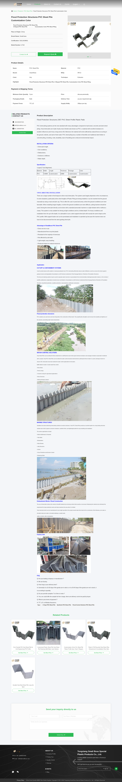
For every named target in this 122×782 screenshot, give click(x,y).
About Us (47, 4)
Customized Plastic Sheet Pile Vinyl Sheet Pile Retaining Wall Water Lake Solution (48, 648)
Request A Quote (49, 54)
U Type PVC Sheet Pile (49, 605)
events (67, 4)
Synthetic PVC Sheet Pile (64, 605)
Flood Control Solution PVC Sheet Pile (83, 605)
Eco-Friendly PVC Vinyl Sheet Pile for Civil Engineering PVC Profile (23, 648)
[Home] (18, 4)
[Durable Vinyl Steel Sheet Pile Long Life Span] (23, 671)
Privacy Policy (20, 780)
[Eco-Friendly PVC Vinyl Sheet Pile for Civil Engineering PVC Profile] (23, 633)
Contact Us (57, 4)
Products (37, 4)
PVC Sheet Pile (28, 11)
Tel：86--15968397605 (20, 755)
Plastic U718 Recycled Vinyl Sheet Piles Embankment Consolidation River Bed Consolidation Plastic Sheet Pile (98, 648)
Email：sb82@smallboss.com (22, 758)
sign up (106, 768)
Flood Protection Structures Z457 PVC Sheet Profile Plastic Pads (61, 120)
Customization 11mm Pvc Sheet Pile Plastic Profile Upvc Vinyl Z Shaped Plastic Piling (73, 648)
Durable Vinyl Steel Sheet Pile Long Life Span (23, 686)
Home (29, 4)
